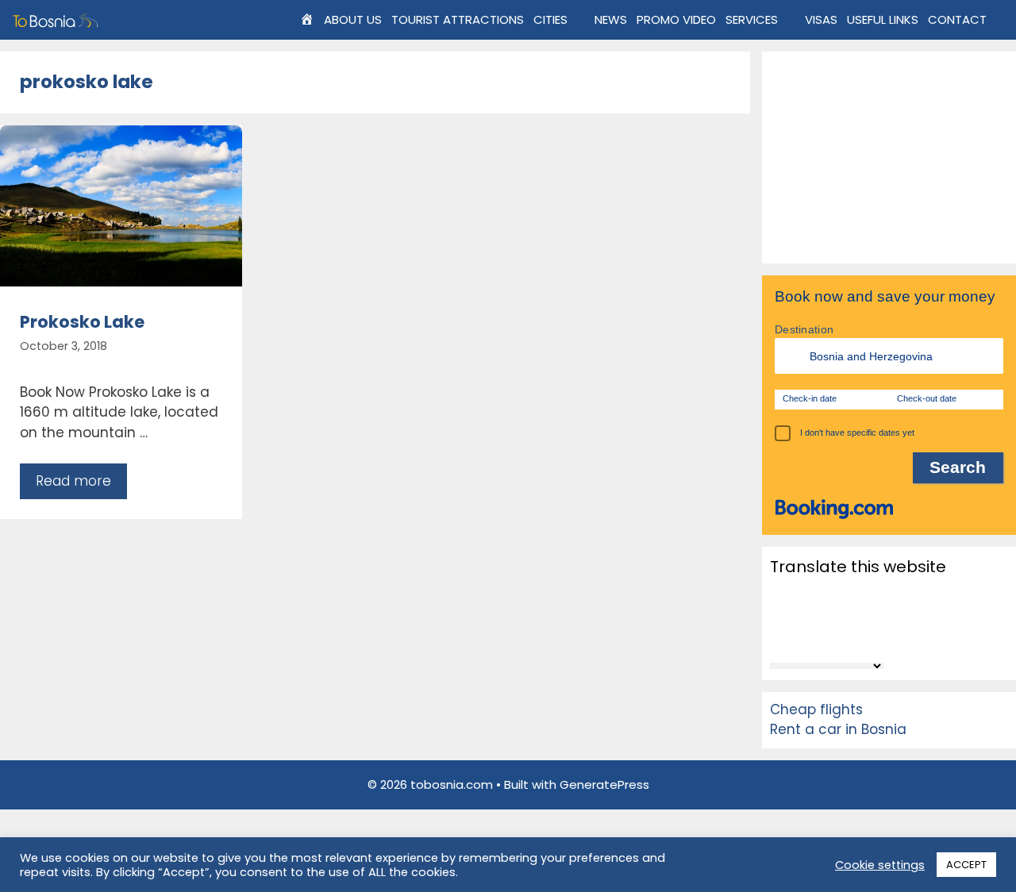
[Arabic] (800, 594)
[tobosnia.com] (57, 20)
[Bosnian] (820, 594)
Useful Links (882, 19)
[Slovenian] (820, 638)
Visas (821, 19)
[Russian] (779, 638)
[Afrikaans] (779, 594)
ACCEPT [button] (966, 864)
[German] (820, 616)
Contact (957, 19)
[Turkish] (882, 638)
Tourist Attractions (457, 19)
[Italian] (841, 616)
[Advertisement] (889, 157)
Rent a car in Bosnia (838, 729)
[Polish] (882, 616)
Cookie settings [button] (880, 865)
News (611, 19)
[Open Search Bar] (1003, 20)
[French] (800, 616)
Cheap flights (816, 709)
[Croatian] (862, 594)
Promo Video (676, 19)
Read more (73, 480)
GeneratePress (604, 784)
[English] (779, 616)
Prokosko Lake (82, 321)
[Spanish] (841, 638)
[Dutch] (882, 594)
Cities (550, 19)
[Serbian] (800, 638)
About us (353, 19)
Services (751, 19)
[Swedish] (862, 638)
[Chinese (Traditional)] (841, 594)
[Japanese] (862, 616)
